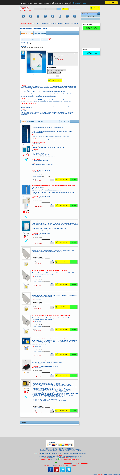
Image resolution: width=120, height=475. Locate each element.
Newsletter (67, 18)
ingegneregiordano (67, 459)
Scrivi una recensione (46, 176)
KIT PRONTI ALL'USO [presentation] (31, 121)
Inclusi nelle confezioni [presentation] (65, 121)
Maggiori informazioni (79, 3)
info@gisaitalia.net (67, 463)
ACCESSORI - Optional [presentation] (42, 121)
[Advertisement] (91, 40)
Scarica (38, 18)
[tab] (23, 121)
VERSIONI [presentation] (23, 121)
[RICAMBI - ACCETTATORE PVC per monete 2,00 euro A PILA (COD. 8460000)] (26, 288)
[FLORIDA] (23, 54)
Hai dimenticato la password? (74, 8)
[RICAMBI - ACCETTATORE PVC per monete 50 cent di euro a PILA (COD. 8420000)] (26, 333)
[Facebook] (50, 471)
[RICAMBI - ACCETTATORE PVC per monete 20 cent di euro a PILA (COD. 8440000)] (26, 310)
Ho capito (111, 3)
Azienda (60, 18)
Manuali (45, 18)
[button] (26, 40)
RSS (75, 18)
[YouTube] (56, 471)
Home (23, 18)
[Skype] (68, 471)
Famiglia (27, 33)
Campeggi (23, 47)
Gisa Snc (100, 474)
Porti (32, 47)
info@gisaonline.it (84, 463)
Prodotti (30, 18)
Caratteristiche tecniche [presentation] (53, 121)
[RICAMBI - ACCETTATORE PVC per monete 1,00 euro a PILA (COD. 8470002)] (26, 265)
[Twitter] (62, 471)
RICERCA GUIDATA (90, 16)
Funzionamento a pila (26, 43)
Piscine (28, 47)
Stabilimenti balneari (39, 47)
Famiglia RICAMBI (40, 33)
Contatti (53, 18)
